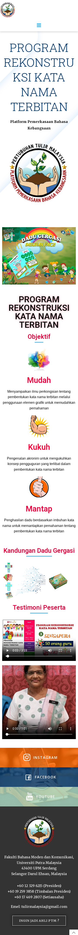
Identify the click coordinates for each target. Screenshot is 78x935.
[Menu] (39, 25)
